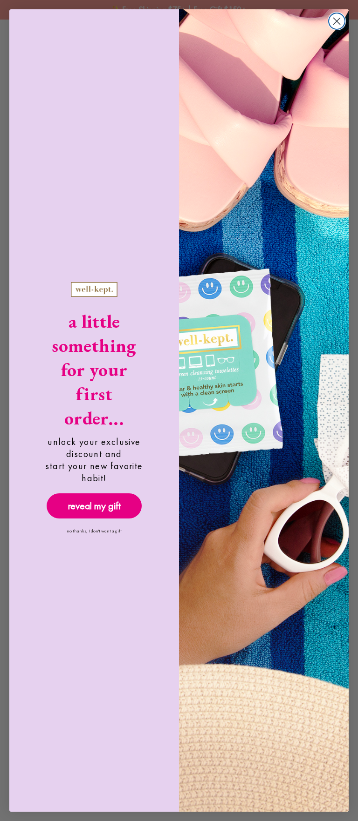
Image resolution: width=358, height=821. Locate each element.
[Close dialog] (337, 21)
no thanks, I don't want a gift (94, 531)
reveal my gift (94, 505)
